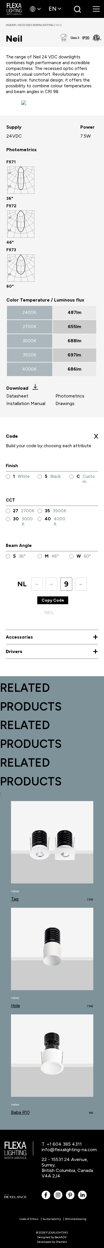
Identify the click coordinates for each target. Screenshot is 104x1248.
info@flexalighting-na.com (69, 1149)
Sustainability (51, 1219)
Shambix (61, 1242)
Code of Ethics (28, 1219)
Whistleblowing (75, 1219)
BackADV (61, 1237)
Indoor (12, 25)
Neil (59, 25)
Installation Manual (25, 403)
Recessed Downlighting (37, 25)
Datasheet (17, 396)
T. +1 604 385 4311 (62, 1144)
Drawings (65, 403)
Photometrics (69, 396)
